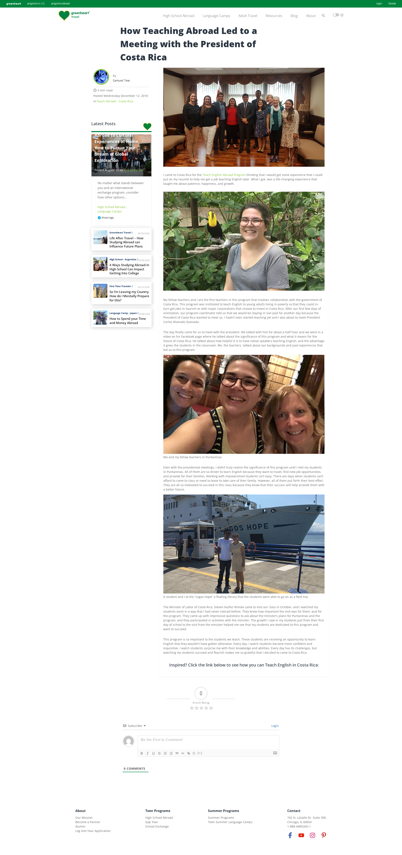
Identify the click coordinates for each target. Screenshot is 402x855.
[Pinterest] (324, 835)
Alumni (80, 826)
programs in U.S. (36, 4)
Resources (274, 16)
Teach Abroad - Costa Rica (115, 101)
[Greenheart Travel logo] (74, 16)
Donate (392, 4)
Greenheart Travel (120, 232)
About (311, 16)
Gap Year (151, 822)
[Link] (189, 753)
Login (379, 4)
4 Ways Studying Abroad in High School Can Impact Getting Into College (129, 269)
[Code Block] (183, 753)
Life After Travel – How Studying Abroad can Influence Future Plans (126, 242)
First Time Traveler (120, 286)
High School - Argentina (123, 259)
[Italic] (148, 753)
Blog (294, 16)
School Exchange (157, 826)
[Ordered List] (165, 753)
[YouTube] (301, 835)
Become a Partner (87, 822)
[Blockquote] (177, 753)
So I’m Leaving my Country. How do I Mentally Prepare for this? (129, 296)
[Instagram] (313, 835)
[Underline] (153, 753)
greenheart (13, 3)
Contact (293, 810)
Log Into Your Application (93, 831)
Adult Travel (247, 16)
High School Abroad (178, 16)
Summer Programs (223, 810)
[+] (200, 753)
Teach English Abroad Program (224, 175)
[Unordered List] (171, 753)
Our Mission (84, 818)
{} (194, 753)
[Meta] (290, 835)
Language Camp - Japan (123, 313)
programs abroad (60, 4)
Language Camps (216, 16)
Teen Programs (157, 810)
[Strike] (159, 753)
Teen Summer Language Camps (230, 822)
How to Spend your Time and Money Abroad (128, 321)
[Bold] (142, 753)
